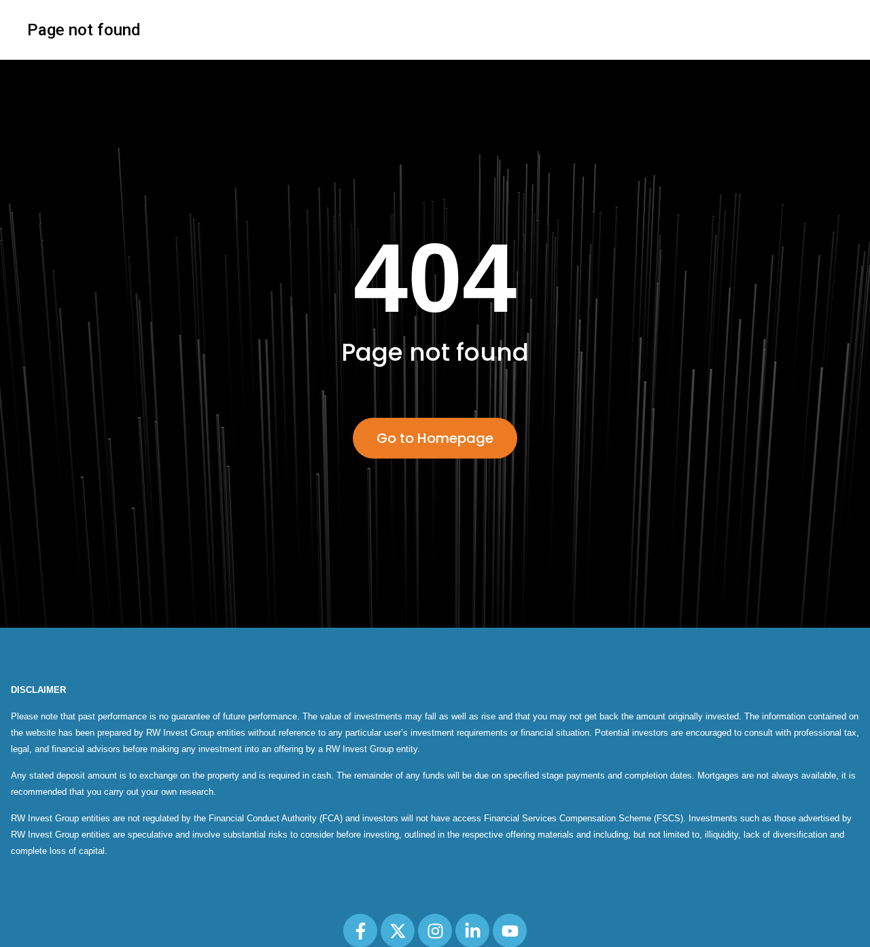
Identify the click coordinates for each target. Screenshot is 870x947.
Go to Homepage (435, 438)
